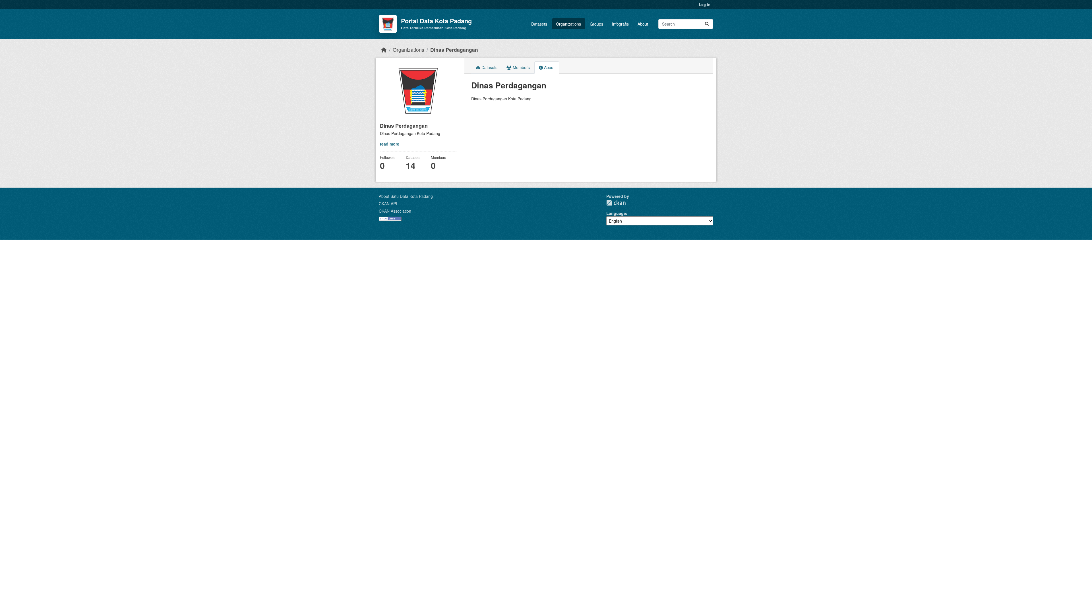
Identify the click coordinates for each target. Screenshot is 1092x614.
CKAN (616, 203)
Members (521, 67)
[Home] (384, 49)
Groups (596, 24)
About (643, 24)
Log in (704, 4)
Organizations (568, 24)
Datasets (539, 24)
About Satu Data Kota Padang (406, 196)
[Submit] (707, 24)
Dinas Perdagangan (454, 49)
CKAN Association (395, 211)
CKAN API (388, 203)
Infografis (620, 24)
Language (616, 213)
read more (389, 144)
